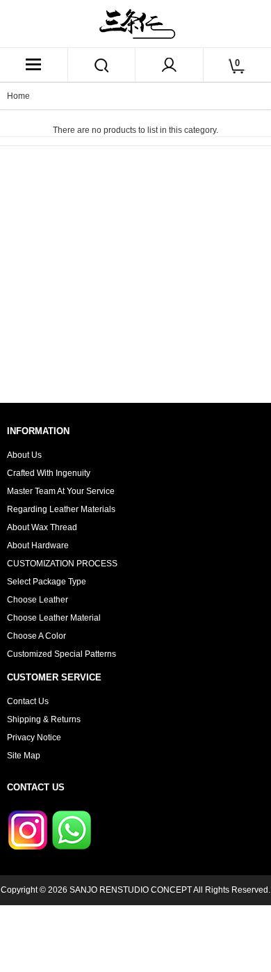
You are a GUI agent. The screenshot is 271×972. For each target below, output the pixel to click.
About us (24, 455)
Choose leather (37, 600)
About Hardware (38, 545)
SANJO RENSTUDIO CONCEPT (130, 890)
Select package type (46, 582)
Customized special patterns (61, 654)
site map (23, 755)
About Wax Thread (42, 527)
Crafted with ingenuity (48, 473)
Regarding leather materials (61, 509)
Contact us (28, 701)
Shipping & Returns (44, 719)
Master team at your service (61, 491)
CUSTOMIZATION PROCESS (62, 563)
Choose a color (36, 636)
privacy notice (34, 737)
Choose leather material (54, 618)
